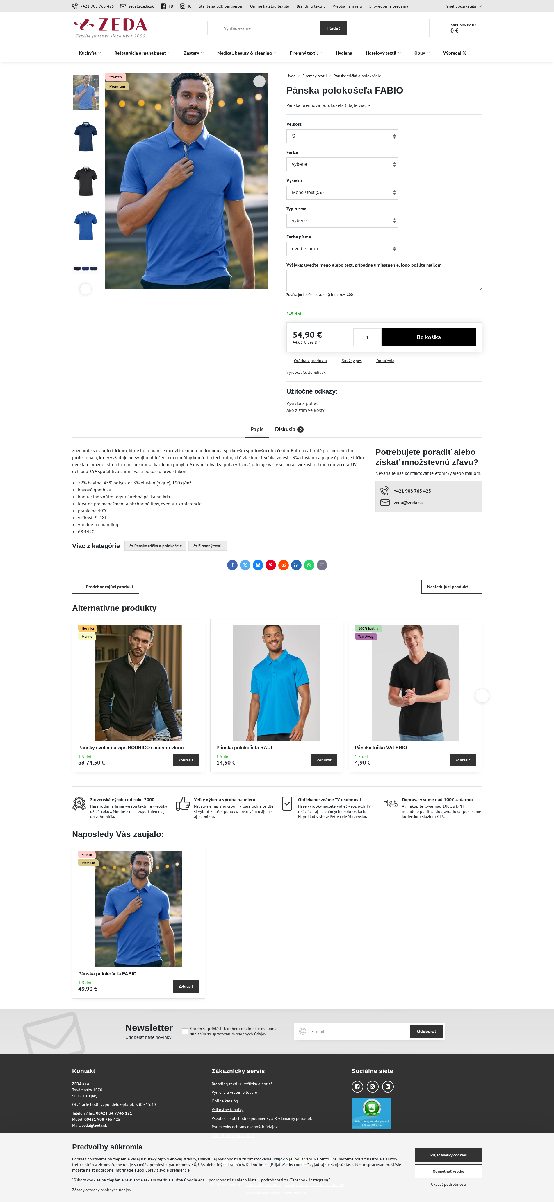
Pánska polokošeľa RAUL (245, 747)
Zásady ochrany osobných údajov (101, 1189)
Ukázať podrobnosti (448, 1184)
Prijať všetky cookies (448, 1155)
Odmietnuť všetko (448, 1171)
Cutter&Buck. (314, 372)
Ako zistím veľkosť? (305, 410)
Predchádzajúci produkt (109, 587)
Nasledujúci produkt (447, 587)
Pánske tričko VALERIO (381, 747)
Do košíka (429, 337)
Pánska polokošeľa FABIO (107, 973)
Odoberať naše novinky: (148, 1037)
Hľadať (333, 28)
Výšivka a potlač (302, 403)
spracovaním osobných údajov (239, 1033)
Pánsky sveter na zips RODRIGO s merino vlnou (131, 747)
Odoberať (426, 1031)
